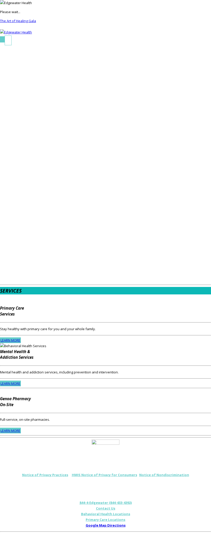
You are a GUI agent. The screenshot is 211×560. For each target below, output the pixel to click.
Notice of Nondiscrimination (164, 474)
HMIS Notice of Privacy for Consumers (104, 474)
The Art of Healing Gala (18, 21)
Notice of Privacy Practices (45, 474)
